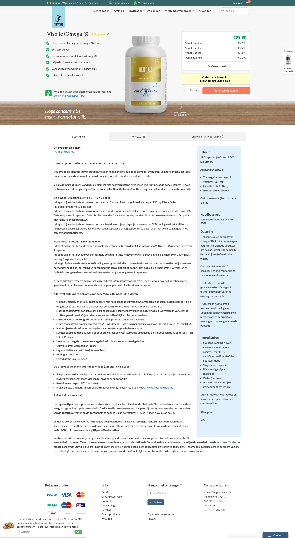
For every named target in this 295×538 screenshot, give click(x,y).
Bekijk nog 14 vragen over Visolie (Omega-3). (80, 471)
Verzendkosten (146, 2)
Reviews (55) (138, 136)
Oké (78, 531)
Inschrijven (156, 502)
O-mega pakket (64, 151)
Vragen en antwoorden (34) (207, 136)
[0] (247, 3)
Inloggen (238, 3)
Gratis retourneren (112, 496)
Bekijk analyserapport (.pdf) (69, 95)
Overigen (205, 10)
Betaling (106, 509)
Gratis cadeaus (121, 2)
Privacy (152, 518)
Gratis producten (111, 514)
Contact (106, 501)
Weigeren (25, 531)
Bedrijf (105, 492)
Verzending (108, 505)
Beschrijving (79, 136)
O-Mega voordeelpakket (158, 387)
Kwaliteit (106, 518)
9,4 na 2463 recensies (80, 2)
